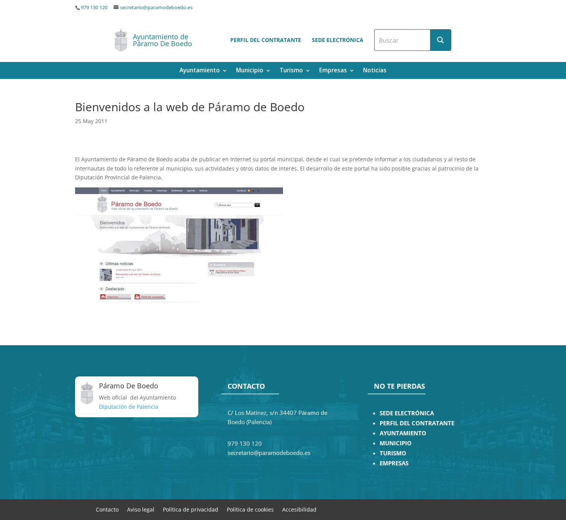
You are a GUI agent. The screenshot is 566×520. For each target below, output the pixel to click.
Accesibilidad (299, 509)
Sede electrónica (337, 39)
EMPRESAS (394, 463)
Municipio (249, 71)
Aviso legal (140, 509)
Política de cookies (250, 509)
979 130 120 (94, 7)
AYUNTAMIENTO (403, 433)
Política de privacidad (190, 509)
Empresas (333, 71)
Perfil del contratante (265, 39)
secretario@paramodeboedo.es (156, 7)
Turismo (291, 71)
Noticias (375, 71)
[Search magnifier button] (440, 40)
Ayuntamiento (199, 71)
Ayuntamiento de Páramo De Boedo (162, 40)
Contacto (107, 509)
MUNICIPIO (396, 443)
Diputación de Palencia (128, 406)
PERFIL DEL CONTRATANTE (417, 423)
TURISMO (393, 453)
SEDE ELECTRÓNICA (407, 413)
